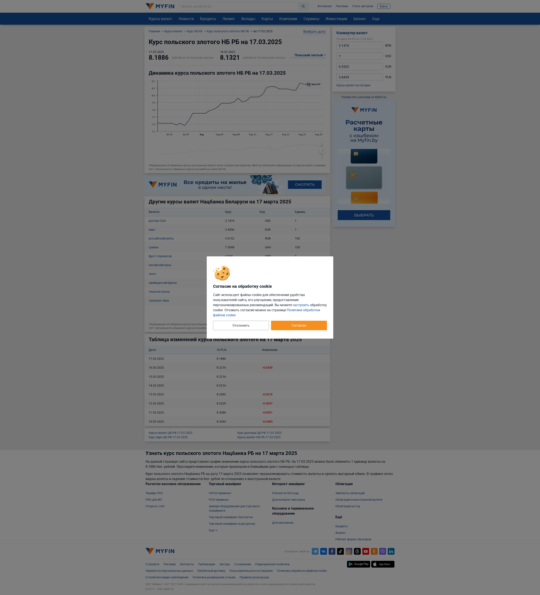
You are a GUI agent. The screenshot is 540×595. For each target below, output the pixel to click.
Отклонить (241, 325)
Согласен (299, 325)
